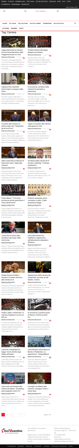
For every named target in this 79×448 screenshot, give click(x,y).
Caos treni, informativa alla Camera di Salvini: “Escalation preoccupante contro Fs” (12, 388)
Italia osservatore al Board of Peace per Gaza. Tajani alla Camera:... (12, 163)
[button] (75, 23)
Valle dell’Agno (23, 23)
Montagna (52, 1)
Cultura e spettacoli (42, 1)
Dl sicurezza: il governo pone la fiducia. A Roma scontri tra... (39, 315)
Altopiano (5, 28)
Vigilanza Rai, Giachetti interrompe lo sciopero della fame (12, 89)
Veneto (21, 28)
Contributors (38, 446)
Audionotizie (25, 4)
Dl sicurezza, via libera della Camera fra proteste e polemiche (38, 89)
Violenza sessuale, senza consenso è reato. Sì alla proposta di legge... (37, 200)
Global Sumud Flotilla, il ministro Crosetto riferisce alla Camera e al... (11, 277)
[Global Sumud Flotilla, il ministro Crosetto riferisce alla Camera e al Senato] (13, 267)
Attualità (11, 1)
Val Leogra (12, 23)
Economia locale (20, 1)
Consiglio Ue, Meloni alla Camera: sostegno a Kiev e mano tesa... (38, 388)
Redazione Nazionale (8, 57)
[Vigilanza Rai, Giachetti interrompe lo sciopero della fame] (13, 78)
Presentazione (11, 446)
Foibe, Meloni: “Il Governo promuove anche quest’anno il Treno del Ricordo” (12, 200)
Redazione (29, 446)
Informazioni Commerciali (59, 446)
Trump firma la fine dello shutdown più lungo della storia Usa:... (11, 238)
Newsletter (21, 446)
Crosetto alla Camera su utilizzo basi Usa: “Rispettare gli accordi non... (12, 126)
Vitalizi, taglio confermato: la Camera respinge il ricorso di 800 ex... (12, 315)
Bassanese (14, 28)
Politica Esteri (31, 157)
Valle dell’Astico (58, 23)
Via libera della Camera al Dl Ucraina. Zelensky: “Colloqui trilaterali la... (38, 163)
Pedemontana (47, 23)
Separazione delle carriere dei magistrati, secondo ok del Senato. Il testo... (39, 277)
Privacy (71, 446)
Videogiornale (16, 4)
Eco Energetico (5, 4)
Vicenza (4, 23)
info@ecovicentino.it (67, 441)
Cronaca (3, 1)
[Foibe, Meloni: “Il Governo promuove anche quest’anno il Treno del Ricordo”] (13, 190)
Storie (68, 1)
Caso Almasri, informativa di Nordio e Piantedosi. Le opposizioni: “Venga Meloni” (39, 352)
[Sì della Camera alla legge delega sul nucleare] (39, 42)
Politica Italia (5, 46)
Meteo (59, 1)
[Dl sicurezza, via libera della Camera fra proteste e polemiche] (39, 78)
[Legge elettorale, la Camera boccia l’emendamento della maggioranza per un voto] (13, 42)
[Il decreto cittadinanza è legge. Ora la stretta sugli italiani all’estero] (13, 341)
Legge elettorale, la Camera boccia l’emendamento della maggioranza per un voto (12, 52)
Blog (63, 1)
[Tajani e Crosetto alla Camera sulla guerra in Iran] (39, 115)
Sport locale (30, 1)
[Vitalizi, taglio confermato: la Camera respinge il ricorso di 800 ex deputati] (13, 304)
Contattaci (46, 446)
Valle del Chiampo (35, 23)
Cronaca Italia (5, 83)
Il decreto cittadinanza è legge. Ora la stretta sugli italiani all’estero (11, 352)
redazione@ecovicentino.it (62, 439)
